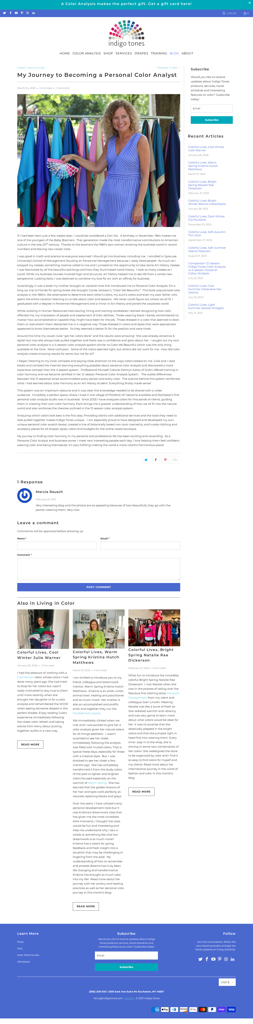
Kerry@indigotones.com (108, 998)
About (187, 53)
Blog (174, 53)
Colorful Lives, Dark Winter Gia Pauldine (206, 218)
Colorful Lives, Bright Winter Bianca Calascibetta (207, 202)
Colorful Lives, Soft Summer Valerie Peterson (207, 249)
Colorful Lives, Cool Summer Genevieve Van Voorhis (205, 289)
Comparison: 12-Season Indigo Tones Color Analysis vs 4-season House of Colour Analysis (207, 268)
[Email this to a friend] (175, 460)
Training (159, 53)
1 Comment (63, 88)
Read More (30, 744)
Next (175, 67)
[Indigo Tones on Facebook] (10, 13)
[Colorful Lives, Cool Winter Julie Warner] (43, 629)
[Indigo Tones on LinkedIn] (33, 13)
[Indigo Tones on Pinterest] (21, 13)
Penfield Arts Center (87, 713)
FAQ (19, 948)
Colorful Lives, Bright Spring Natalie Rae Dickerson (151, 655)
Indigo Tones (152, 998)
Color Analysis (87, 53)
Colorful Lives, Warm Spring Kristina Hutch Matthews (96, 657)
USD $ (225, 982)
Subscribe (212, 120)
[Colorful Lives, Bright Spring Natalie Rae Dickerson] (154, 627)
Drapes (141, 53)
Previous (163, 67)
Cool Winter (25, 677)
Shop (108, 53)
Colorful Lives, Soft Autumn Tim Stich (207, 233)
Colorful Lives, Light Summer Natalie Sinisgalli (206, 306)
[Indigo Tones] (127, 34)
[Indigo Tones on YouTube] (16, 13)
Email (105, 538)
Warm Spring (97, 783)
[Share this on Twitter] (146, 460)
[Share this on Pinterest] (165, 460)
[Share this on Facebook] (156, 460)
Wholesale (23, 961)
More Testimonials (28, 954)
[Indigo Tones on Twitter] (4, 13)
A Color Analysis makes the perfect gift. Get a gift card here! (126, 4)
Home (65, 53)
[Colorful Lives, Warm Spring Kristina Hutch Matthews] (99, 629)
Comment (24, 554)
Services (124, 53)
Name (22, 538)
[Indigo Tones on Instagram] (27, 13)
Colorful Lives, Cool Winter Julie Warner (206, 148)
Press (20, 941)
